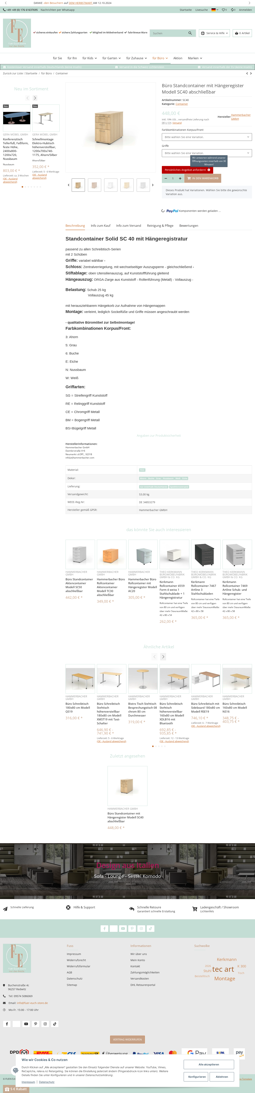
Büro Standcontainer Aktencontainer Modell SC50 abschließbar (79, 585)
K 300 (241, 966)
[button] (5, 3)
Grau (158, 478)
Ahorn (143, 478)
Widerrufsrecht (76, 960)
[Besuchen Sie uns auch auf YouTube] (123, 928)
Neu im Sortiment (31, 88)
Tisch (241, 973)
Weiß (177, 478)
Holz (142, 470)
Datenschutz (47, 1081)
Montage (224, 978)
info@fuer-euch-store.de (32, 1003)
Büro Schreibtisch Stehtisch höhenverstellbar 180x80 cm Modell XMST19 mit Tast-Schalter (109, 713)
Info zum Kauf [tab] (100, 226)
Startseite (186, 10)
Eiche (184, 478)
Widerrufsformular (78, 966)
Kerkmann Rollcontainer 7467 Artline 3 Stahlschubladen (203, 587)
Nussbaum (168, 478)
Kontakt (135, 966)
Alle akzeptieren (209, 1064)
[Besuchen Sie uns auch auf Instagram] (141, 928)
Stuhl (207, 971)
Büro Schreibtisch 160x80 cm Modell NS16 (235, 707)
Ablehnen (222, 1076)
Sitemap (72, 985)
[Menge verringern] (166, 178)
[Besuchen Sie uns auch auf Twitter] (113, 928)
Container (182, 104)
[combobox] (207, 137)
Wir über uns (138, 954)
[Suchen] (192, 33)
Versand (177, 122)
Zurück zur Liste (13, 73)
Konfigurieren (197, 1076)
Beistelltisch (202, 976)
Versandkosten (139, 978)
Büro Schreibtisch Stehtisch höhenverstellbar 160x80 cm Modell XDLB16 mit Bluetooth (172, 713)
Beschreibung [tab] (75, 226)
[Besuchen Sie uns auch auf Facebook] (104, 928)
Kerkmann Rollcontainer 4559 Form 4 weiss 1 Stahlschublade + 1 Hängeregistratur (172, 589)
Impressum (28, 1081)
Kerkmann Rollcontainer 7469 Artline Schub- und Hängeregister (235, 587)
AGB (69, 972)
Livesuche (201, 10)
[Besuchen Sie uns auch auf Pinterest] (132, 928)
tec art (223, 969)
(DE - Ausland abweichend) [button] (111, 741)
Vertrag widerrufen (127, 1039)
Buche (151, 478)
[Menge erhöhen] (180, 178)
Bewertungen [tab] (188, 226)
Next (153, 185)
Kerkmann (227, 959)
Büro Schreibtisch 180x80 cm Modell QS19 (78, 707)
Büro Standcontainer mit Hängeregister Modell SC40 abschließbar (126, 817)
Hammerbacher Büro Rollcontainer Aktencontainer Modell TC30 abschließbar (111, 587)
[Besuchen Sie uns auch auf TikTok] (150, 928)
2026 (208, 966)
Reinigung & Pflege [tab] (160, 226)
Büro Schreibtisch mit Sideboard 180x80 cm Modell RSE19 (205, 707)
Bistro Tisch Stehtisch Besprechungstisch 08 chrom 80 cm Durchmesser (142, 709)
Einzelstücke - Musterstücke (128, 3)
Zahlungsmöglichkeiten (145, 972)
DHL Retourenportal (142, 985)
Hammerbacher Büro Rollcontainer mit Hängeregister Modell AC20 (142, 585)
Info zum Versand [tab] (128, 226)
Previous (69, 185)
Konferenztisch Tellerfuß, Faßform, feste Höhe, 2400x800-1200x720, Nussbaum (16, 149)
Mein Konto (137, 960)
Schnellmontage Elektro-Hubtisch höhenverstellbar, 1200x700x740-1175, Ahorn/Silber (44, 147)
